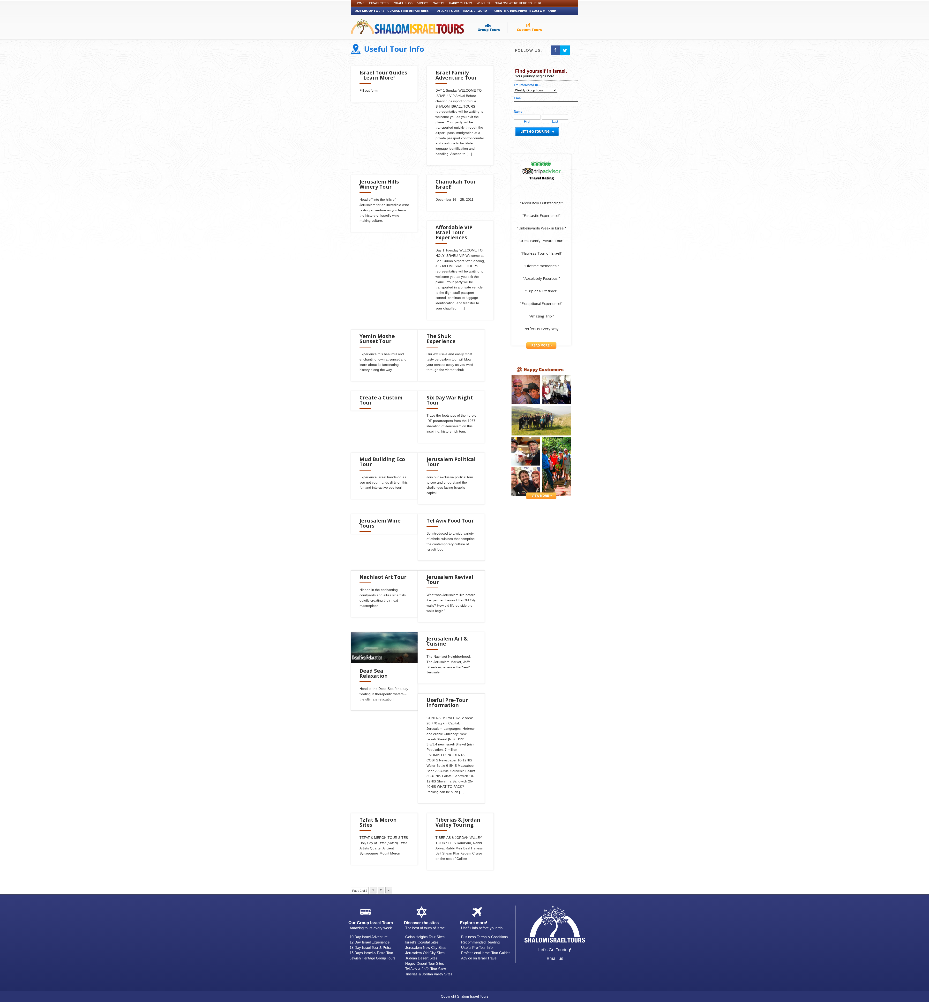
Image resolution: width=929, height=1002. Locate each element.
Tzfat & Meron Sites (378, 822)
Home (360, 3)
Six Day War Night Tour (450, 400)
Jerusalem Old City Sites (425, 953)
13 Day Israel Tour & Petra (370, 947)
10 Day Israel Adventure (369, 937)
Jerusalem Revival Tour (450, 579)
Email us (555, 958)
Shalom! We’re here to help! (518, 3)
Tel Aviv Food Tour (450, 520)
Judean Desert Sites (421, 958)
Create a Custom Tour (381, 400)
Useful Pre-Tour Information (447, 702)
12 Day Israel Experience (370, 942)
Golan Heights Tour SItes (425, 937)
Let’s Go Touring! (554, 949)
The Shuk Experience (441, 339)
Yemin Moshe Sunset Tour (377, 339)
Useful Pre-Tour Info (477, 947)
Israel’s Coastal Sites (422, 942)
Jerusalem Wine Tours (380, 523)
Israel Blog (402, 3)
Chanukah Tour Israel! (455, 184)
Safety (438, 3)
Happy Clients (460, 3)
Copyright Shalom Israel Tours (464, 996)
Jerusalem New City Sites (425, 947)
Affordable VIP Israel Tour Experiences (453, 232)
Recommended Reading (480, 942)
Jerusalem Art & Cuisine (447, 641)
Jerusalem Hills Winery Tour (379, 184)
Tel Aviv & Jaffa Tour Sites (425, 969)
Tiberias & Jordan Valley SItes (428, 974)
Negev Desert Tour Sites (424, 963)
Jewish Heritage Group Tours (373, 958)
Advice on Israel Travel (479, 958)
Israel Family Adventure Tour (456, 75)
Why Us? (483, 3)
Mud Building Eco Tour (382, 462)
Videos (422, 3)
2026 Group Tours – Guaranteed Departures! (391, 11)
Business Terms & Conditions (484, 937)
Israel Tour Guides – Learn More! (383, 75)
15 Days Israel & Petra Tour (371, 953)
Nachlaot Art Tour (383, 577)
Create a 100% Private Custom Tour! (525, 11)
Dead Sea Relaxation (374, 673)
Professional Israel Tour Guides (485, 953)
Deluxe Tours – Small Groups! (462, 11)
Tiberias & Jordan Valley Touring (457, 822)
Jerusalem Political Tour (451, 462)
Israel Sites (379, 3)
